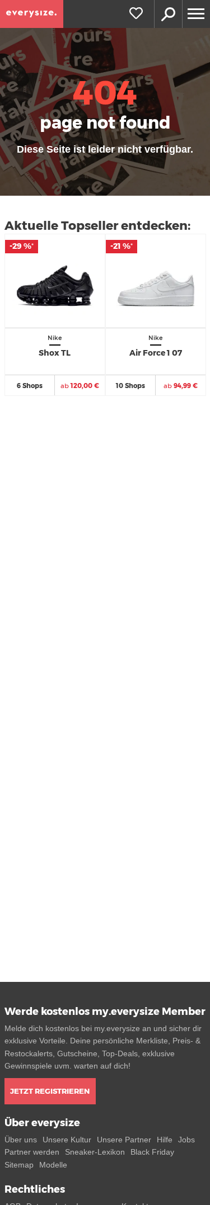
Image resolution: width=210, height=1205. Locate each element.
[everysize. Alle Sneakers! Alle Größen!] (31, 14)
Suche (168, 14)
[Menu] (196, 14)
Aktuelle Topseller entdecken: (97, 225)
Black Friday (152, 1151)
